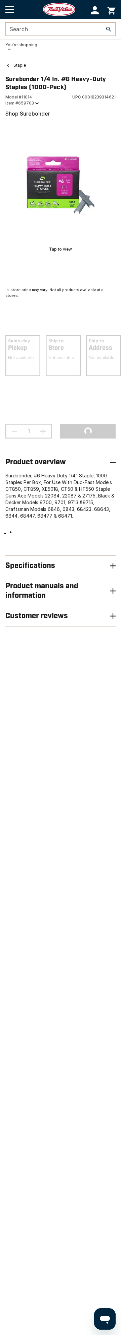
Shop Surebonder (27, 113)
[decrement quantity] (14, 431)
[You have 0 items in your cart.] (111, 9)
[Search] (109, 29)
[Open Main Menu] (9, 9)
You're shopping (21, 44)
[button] (95, 10)
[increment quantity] (43, 431)
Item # (19, 103)
